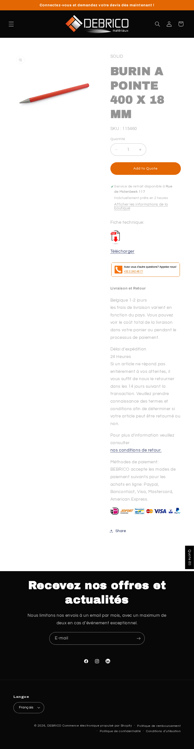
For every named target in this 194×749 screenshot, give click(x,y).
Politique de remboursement (159, 726)
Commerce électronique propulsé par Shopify (97, 725)
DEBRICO (54, 725)
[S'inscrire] (138, 638)
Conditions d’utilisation (163, 731)
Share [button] (120, 531)
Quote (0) (189, 557)
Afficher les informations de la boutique (141, 206)
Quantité (117, 139)
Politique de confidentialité (120, 731)
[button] (11, 24)
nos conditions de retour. (136, 450)
